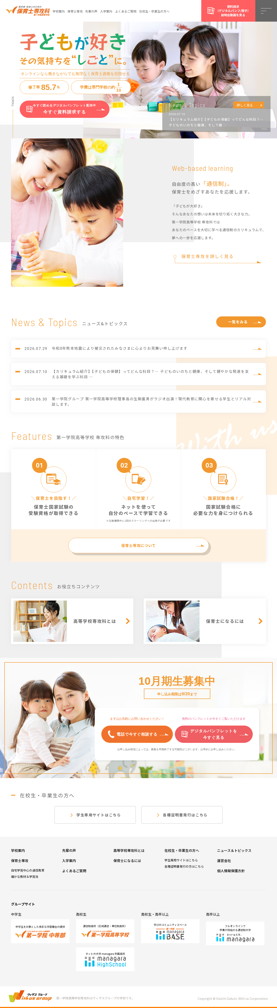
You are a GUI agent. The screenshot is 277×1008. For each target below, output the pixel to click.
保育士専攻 (75, 11)
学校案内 (59, 11)
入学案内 (106, 11)
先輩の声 (91, 11)
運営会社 (224, 860)
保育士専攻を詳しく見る (207, 256)
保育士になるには (127, 860)
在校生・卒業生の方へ (154, 11)
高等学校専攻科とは (129, 850)
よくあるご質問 (125, 11)
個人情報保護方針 (231, 870)
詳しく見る (245, 105)
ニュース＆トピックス (234, 850)
